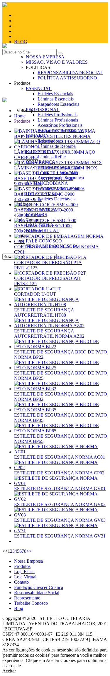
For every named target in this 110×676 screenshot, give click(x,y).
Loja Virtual (25, 576)
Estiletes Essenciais (55, 93)
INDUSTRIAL (40, 151)
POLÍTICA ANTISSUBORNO (67, 77)
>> (29, 551)
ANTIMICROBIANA (47, 183)
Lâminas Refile (52, 156)
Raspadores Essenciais (58, 104)
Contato (21, 582)
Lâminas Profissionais (58, 119)
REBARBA (37, 135)
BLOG (20, 41)
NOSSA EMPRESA (45, 56)
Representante (27, 597)
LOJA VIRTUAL (42, 230)
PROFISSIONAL (43, 109)
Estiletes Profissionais (57, 114)
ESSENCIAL (39, 88)
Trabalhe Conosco (31, 603)
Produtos (22, 121)
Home (20, 115)
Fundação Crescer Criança (38, 587)
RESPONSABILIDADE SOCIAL (70, 72)
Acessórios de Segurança (61, 177)
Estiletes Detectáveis (56, 198)
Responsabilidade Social (36, 592)
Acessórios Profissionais (60, 125)
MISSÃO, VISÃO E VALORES (57, 62)
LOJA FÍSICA (39, 225)
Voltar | (24, 110)
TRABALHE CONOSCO (51, 246)
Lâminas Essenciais (56, 98)
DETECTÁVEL (41, 193)
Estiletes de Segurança (58, 167)
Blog (18, 608)
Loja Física (24, 571)
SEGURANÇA (40, 209)
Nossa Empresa (28, 561)
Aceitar (9, 670)
